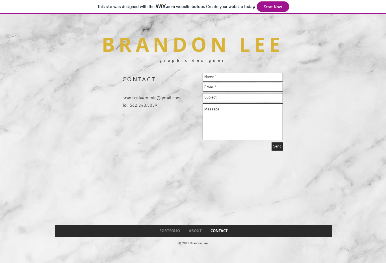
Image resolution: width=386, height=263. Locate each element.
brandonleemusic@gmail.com (151, 98)
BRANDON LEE (193, 44)
